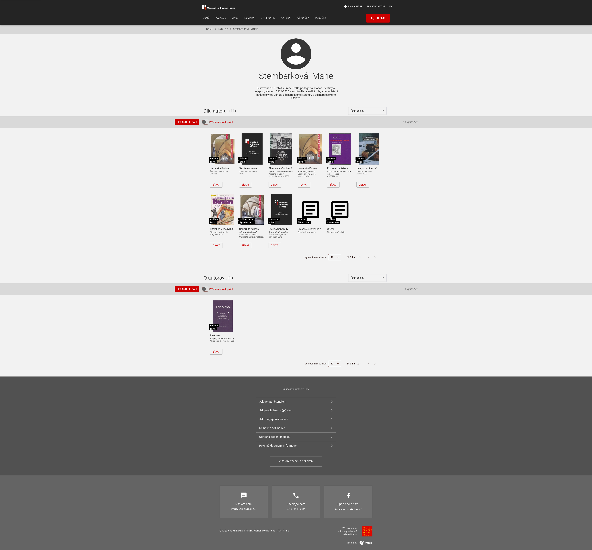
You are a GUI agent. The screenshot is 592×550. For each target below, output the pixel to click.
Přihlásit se (353, 6)
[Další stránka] (375, 257)
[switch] (206, 122)
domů (209, 29)
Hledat (378, 18)
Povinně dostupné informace (278, 445)
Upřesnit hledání (187, 122)
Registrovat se (376, 6)
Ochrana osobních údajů (274, 436)
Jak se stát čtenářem (272, 401)
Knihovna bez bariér (272, 428)
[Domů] (218, 7)
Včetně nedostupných (221, 122)
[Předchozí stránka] (369, 257)
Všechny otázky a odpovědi (296, 461)
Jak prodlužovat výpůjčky (275, 410)
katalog (223, 29)
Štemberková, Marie (245, 29)
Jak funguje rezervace (273, 419)
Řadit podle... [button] (358, 110)
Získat (216, 185)
